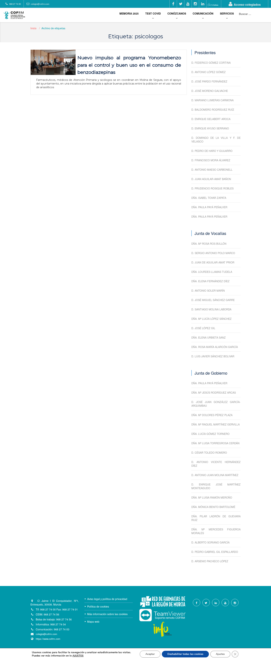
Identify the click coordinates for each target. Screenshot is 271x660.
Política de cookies (98, 606)
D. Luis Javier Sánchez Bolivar (212, 356)
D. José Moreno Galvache (209, 91)
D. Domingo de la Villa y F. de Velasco (216, 139)
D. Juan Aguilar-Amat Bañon (211, 179)
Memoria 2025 (129, 13)
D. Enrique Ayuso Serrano (210, 128)
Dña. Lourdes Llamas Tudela (211, 272)
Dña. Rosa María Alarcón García (214, 347)
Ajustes (220, 654)
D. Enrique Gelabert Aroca (210, 119)
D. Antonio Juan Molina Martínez (214, 475)
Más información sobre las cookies (107, 614)
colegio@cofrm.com (46, 634)
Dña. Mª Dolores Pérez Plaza (211, 415)
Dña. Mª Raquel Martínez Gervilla (215, 424)
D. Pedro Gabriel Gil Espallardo (214, 552)
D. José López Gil (203, 328)
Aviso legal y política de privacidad (107, 599)
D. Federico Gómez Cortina (211, 62)
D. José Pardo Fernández (209, 81)
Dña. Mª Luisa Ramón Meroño (211, 497)
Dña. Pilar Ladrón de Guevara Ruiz (216, 518)
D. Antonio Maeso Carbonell (211, 169)
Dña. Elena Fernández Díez (210, 281)
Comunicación (203, 13)
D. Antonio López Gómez (208, 72)
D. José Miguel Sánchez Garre (213, 300)
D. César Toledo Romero (209, 452)
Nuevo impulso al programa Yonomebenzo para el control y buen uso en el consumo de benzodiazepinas (129, 65)
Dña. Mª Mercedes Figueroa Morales (216, 531)
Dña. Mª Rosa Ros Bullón (208, 243)
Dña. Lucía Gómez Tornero (210, 434)
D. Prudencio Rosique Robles (212, 188)
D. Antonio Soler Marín (208, 290)
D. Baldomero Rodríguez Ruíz (212, 109)
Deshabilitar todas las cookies (185, 654)
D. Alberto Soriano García (210, 542)
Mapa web (93, 621)
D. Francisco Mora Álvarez (210, 160)
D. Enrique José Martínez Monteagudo (216, 486)
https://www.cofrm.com (48, 638)
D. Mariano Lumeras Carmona (212, 100)
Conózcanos (176, 13)
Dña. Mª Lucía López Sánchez (211, 319)
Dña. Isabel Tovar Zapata (208, 198)
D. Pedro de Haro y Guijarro (211, 151)
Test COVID (153, 13)
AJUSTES (78, 655)
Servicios (227, 13)
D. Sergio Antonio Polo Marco (213, 253)
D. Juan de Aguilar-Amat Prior (212, 262)
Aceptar (150, 654)
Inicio (33, 28)
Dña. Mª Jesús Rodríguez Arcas (213, 392)
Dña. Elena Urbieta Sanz (208, 337)
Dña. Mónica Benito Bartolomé (213, 507)
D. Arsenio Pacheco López (209, 561)
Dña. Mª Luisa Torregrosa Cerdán (215, 443)
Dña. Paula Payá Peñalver (209, 207)
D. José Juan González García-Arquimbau (216, 403)
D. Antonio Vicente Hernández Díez (216, 463)
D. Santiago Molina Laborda (211, 309)
